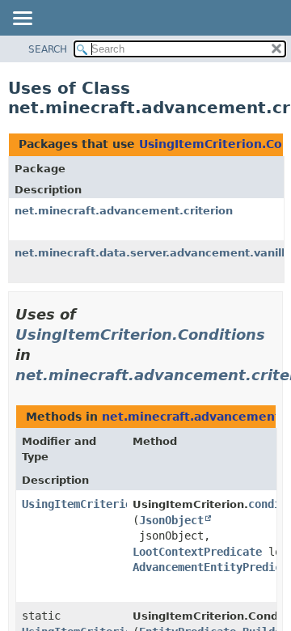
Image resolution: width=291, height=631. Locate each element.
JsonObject (171, 520)
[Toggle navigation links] (22, 19)
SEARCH (47, 49)
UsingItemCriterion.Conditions (140, 334)
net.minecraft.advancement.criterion (124, 211)
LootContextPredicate (197, 551)
